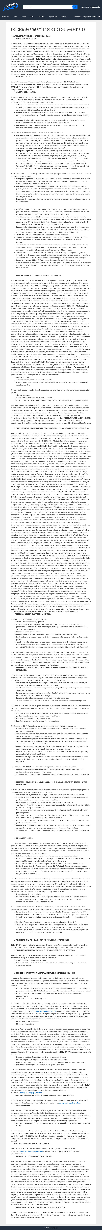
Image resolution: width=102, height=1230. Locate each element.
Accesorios (5, 17)
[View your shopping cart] (99, 17)
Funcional (41, 17)
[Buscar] (75, 7)
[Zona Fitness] (11, 7)
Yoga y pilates (52, 17)
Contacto (64, 17)
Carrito (94, 17)
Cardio (15, 17)
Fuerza (32, 17)
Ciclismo (23, 17)
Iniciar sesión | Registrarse (82, 17)
